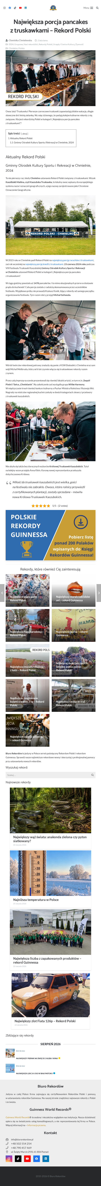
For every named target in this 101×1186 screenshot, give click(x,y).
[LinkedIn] (25, 8)
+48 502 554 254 (21, 1143)
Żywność (79, 44)
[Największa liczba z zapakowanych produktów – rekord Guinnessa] (50, 932)
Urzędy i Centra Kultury (64, 44)
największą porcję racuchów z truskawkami (73, 260)
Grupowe (18, 44)
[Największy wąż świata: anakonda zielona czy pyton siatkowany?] (50, 810)
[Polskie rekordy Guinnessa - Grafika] (50, 535)
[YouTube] (20, 8)
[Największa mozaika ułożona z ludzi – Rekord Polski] (27, 660)
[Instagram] (4, 8)
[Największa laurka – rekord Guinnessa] (73, 625)
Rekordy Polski (45, 44)
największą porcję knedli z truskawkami (44, 264)
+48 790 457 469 (21, 1147)
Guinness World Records (17, 1117)
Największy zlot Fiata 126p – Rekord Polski (45, 1021)
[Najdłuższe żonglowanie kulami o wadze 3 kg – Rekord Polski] (27, 695)
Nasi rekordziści (31, 44)
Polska (21, 48)
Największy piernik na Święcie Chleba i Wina (37, 1058)
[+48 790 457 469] (8, 1148)
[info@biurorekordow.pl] (8, 1139)
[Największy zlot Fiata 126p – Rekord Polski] (50, 995)
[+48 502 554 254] (8, 1143)
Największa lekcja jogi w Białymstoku (34, 1073)
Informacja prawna (36, 1125)
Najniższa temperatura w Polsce (36, 900)
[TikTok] (15, 8)
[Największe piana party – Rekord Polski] (27, 590)
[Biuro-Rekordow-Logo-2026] (53, 7)
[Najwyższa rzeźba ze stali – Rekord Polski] (73, 695)
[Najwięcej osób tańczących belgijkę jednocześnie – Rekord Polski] (73, 660)
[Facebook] (9, 8)
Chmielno (13, 48)
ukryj (24, 133)
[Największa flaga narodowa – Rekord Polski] (27, 625)
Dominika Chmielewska (20, 40)
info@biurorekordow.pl (22, 1139)
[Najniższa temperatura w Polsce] (50, 873)
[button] (88, 8)
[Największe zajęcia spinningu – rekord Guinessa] (27, 730)
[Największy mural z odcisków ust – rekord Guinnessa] (73, 590)
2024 (11, 44)
